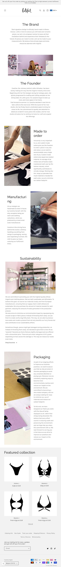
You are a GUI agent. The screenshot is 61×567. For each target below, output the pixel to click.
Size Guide (17, 533)
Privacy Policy (51, 533)
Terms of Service (25, 537)
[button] (5, 10)
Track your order (27, 533)
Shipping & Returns (39, 533)
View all (30, 524)
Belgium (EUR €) (10, 563)
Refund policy (36, 537)
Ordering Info (9, 533)
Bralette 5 (44, 518)
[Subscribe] (28, 548)
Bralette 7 (16, 518)
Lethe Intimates (53, 565)
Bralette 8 (44, 483)
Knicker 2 (16, 483)
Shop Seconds (10, 342)
